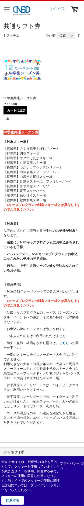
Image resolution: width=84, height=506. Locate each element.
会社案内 (11, 452)
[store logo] (22, 9)
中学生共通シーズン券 (20, 98)
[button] (8, 118)
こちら (64, 343)
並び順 (51, 35)
